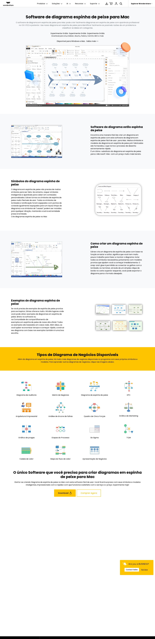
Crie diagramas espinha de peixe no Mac (29, 216)
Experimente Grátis (59, 33)
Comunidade (19, 319)
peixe (36, 322)
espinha (27, 322)
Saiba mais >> (92, 41)
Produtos (41, 3)
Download (63, 493)
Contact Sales (132, 570)
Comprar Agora (89, 493)
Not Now (144, 570)
